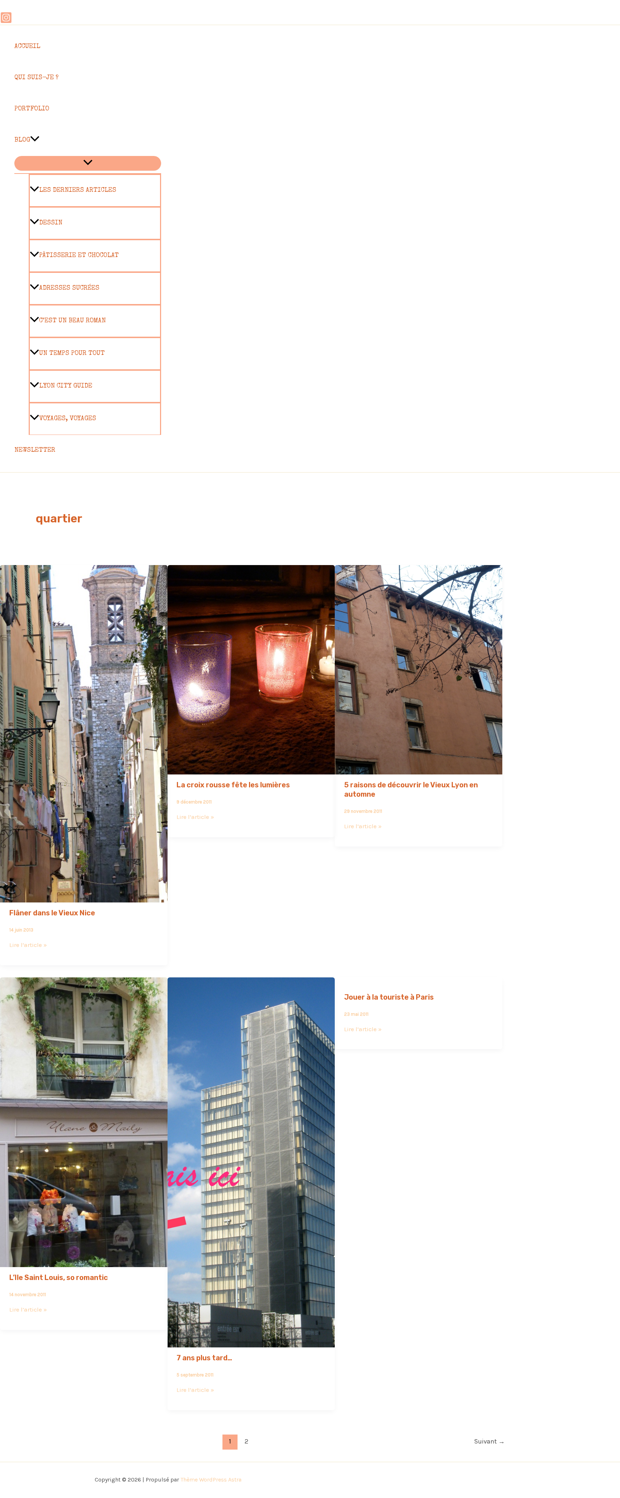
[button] (34, 140)
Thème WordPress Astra (210, 1479)
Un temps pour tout (72, 353)
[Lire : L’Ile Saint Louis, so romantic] (84, 1262)
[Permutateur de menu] (87, 163)
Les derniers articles (77, 190)
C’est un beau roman (72, 321)
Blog (22, 140)
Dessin (50, 223)
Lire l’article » (28, 944)
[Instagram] (6, 21)
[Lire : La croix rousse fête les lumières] (251, 769)
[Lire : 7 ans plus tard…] (251, 1342)
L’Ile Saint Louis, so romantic (58, 1277)
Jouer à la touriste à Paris (389, 997)
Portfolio (31, 109)
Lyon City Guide (65, 386)
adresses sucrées (69, 288)
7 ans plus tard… (204, 1358)
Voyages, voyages (67, 419)
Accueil (27, 46)
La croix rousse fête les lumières (233, 785)
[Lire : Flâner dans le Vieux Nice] (84, 897)
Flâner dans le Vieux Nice (52, 913)
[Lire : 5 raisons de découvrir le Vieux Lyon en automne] (418, 769)
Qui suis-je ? (36, 78)
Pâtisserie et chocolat (79, 255)
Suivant (489, 1441)
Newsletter (34, 450)
